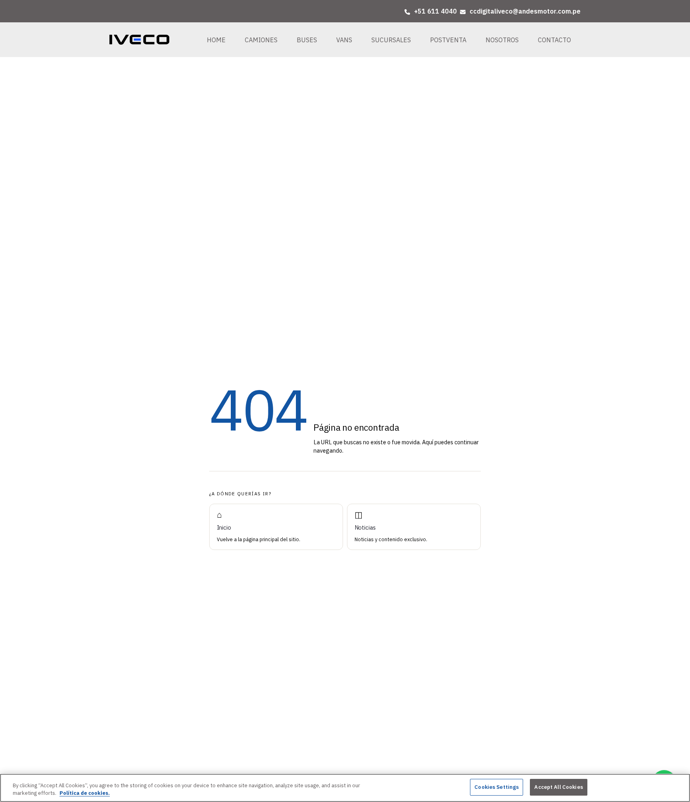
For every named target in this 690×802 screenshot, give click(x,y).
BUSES (307, 40)
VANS (344, 40)
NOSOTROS (502, 40)
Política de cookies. (84, 793)
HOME (216, 40)
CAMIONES (261, 40)
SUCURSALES (391, 40)
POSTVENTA (448, 40)
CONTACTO (554, 40)
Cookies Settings (496, 787)
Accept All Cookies (558, 787)
